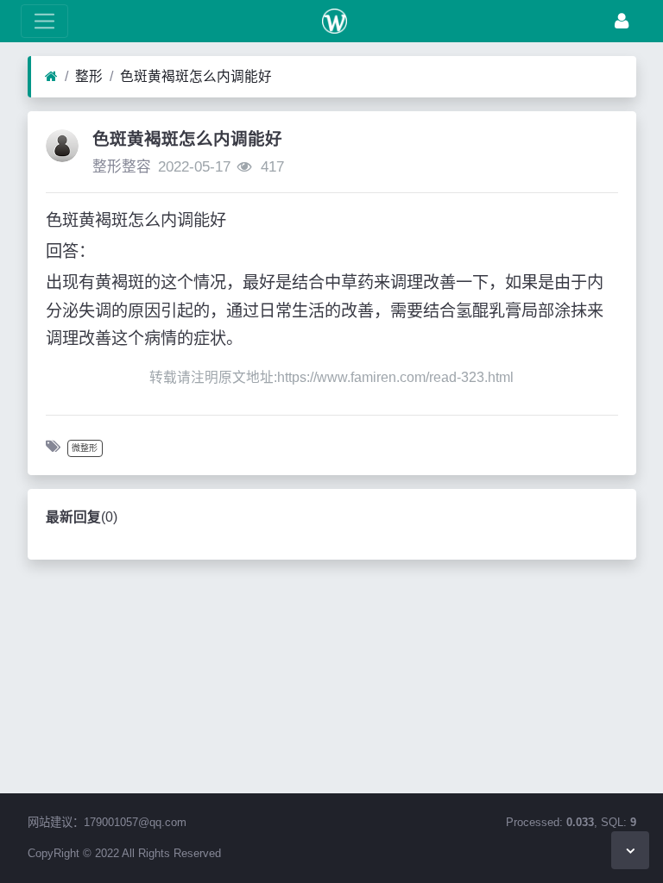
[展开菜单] (44, 21)
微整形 (85, 448)
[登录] (621, 21)
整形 (89, 76)
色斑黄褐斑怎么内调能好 (196, 76)
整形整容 (121, 167)
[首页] (51, 76)
